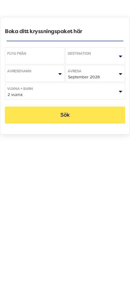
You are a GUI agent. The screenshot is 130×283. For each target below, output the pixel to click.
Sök (65, 115)
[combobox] (35, 55)
